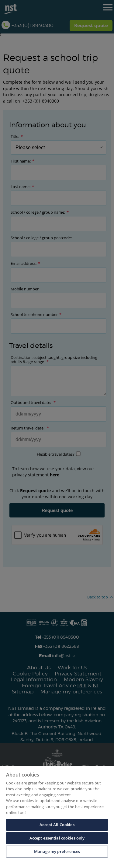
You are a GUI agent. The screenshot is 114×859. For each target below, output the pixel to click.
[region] (57, 812)
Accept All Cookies (57, 824)
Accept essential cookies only (57, 838)
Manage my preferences (57, 851)
